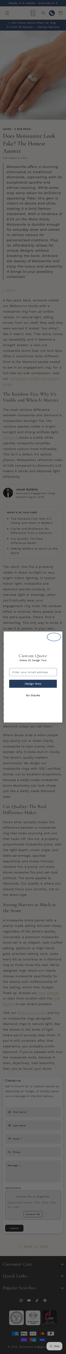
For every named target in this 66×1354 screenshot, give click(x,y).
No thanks (33, 695)
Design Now (33, 683)
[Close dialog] (54, 637)
